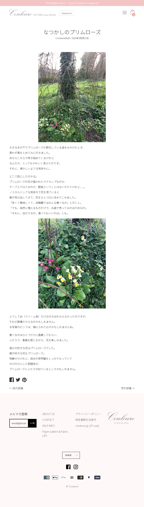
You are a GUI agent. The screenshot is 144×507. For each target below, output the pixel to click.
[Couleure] (32, 12)
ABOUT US (48, 414)
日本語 (68, 455)
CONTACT (48, 420)
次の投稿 (126, 388)
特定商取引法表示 (85, 420)
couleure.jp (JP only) (87, 426)
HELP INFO (48, 426)
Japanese (66, 13)
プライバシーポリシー (88, 414)
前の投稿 (18, 388)
